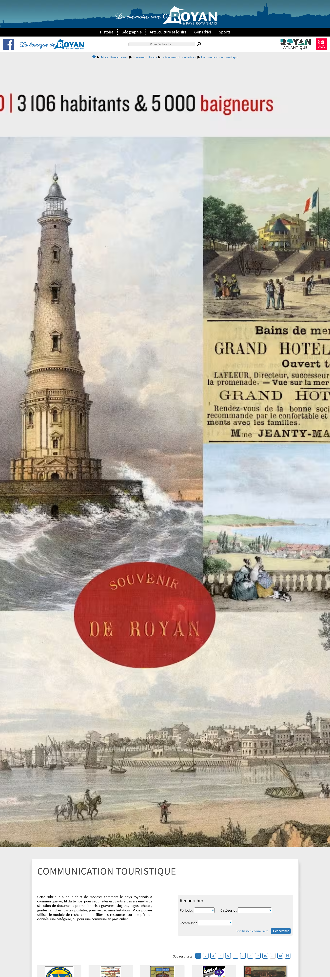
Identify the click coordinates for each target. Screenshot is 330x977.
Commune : (188, 923)
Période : (186, 910)
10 (265, 955)
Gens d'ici (202, 32)
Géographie (131, 32)
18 (280, 955)
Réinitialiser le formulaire (252, 931)
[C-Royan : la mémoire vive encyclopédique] (166, 17)
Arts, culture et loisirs (168, 32)
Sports (224, 32)
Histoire (106, 32)
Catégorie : (228, 910)
